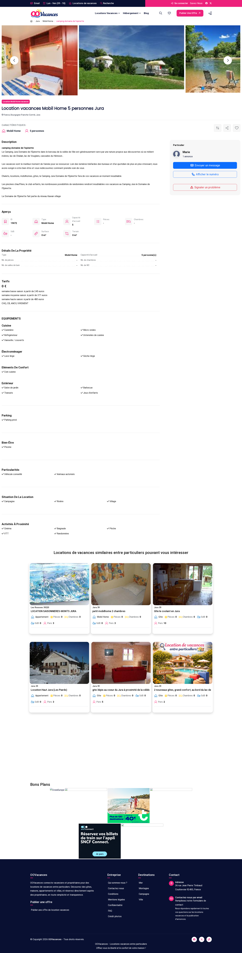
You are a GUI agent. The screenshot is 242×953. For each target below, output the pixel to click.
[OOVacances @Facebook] (206, 3)
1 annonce (188, 156)
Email (36, 3)
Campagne (143, 894)
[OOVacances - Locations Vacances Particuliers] (31, 21)
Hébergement (130, 13)
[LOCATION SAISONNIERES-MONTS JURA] (59, 584)
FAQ (109, 910)
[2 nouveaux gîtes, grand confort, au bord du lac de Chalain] (182, 663)
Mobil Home (48, 21)
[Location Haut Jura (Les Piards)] (59, 663)
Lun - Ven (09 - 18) (55, 3)
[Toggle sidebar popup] (210, 13)
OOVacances (54, 939)
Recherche (108, 3)
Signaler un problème (207, 187)
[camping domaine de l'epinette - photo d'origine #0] (161, 59)
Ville (140, 899)
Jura (38, 21)
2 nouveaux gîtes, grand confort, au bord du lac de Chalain (187, 689)
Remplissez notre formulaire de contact (190, 902)
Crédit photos (114, 916)
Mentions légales (116, 899)
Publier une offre (188, 13)
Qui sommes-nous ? (117, 882)
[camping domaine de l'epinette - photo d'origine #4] (54, 57)
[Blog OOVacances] (209, 939)
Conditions (112, 894)
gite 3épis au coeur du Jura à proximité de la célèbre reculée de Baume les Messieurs (140, 689)
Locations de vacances (84, 3)
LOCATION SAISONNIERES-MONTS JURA (53, 611)
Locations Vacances (106, 13)
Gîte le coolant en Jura (167, 611)
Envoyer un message (207, 165)
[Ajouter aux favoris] (236, 128)
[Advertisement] (114, 749)
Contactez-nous (115, 888)
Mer (140, 882)
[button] (169, 13)
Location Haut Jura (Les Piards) (49, 689)
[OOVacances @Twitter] (211, 3)
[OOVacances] (44, 13)
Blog (146, 13)
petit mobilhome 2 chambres (108, 611)
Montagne (143, 888)
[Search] (160, 13)
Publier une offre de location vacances (49, 910)
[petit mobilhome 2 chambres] (121, 584)
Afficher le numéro (207, 174)
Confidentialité (114, 905)
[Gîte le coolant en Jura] (182, 584)
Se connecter (181, 3)
